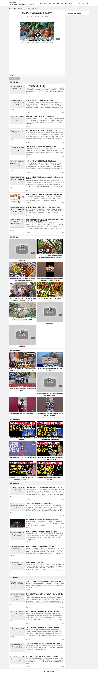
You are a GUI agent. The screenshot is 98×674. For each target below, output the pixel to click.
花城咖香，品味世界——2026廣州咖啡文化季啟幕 (39, 503)
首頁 (41, 3)
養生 (75, 3)
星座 (79, 3)
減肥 (83, 3)
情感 (50, 3)
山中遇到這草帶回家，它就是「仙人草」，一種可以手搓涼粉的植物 (43, 207)
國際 (87, 3)
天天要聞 (12, 2)
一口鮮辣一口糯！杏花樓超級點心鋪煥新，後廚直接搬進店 (41, 161)
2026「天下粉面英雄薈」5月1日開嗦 (35, 86)
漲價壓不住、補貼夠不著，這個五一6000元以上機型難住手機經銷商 (43, 581)
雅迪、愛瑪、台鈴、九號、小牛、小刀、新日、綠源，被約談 (41, 130)
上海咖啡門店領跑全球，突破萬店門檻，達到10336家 (39, 100)
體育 (54, 3)
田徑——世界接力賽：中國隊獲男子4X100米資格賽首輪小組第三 (42, 611)
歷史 (58, 3)
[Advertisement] (37, 54)
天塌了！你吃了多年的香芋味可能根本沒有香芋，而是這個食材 (42, 532)
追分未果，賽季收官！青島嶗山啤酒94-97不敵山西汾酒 (40, 546)
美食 (15, 8)
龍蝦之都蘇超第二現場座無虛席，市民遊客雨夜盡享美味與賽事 (42, 519)
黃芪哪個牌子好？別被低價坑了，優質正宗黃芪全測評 (40, 116)
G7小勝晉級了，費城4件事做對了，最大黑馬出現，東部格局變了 (42, 656)
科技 (12, 582)
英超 (66, 3)
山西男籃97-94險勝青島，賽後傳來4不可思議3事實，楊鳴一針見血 (43, 643)
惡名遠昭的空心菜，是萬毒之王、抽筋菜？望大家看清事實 (41, 146)
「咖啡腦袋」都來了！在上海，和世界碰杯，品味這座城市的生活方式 (44, 487)
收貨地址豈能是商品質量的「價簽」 (35, 562)
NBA (70, 3)
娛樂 (45, 3)
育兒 (12, 594)
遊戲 (62, 3)
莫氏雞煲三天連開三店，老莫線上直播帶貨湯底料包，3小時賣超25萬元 (44, 194)
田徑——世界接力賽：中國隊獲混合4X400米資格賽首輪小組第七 (42, 627)
